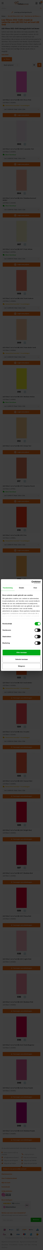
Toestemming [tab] (8, 588)
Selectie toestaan (21, 659)
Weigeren (21, 666)
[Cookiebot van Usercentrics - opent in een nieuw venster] (31, 582)
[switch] (38, 630)
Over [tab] (35, 588)
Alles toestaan (21, 652)
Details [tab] (21, 588)
